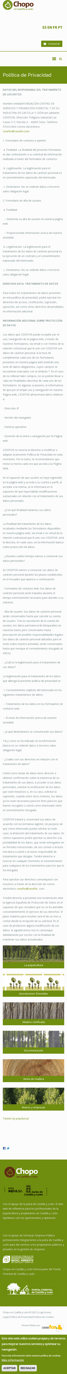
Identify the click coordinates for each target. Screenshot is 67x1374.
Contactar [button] (54, 43)
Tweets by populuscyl (16, 1118)
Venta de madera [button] (33, 1079)
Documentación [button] (33, 1050)
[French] (55, 28)
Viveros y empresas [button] (33, 1107)
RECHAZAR (28, 1368)
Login (41, 1312)
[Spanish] (44, 28)
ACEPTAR (9, 1368)
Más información (13, 1360)
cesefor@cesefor (27, 888)
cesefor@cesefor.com (16, 131)
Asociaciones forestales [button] (33, 993)
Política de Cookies (44, 1317)
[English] (49, 28)
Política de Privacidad (21, 1317)
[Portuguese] (60, 28)
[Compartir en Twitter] (8, 1148)
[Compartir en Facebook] (4, 1148)
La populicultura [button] (33, 965)
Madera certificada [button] (33, 1022)
